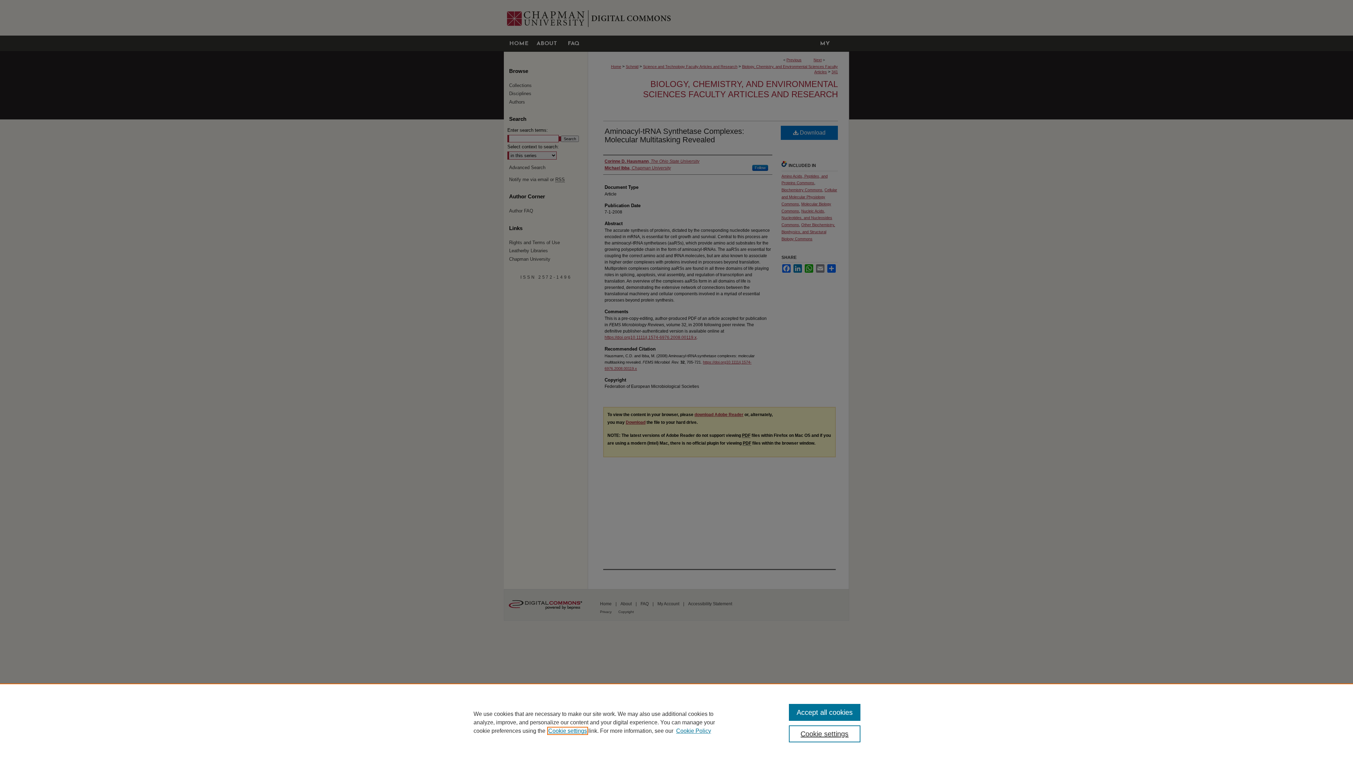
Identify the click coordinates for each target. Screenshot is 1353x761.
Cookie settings (567, 731)
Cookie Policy (693, 731)
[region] (676, 722)
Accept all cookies (825, 712)
